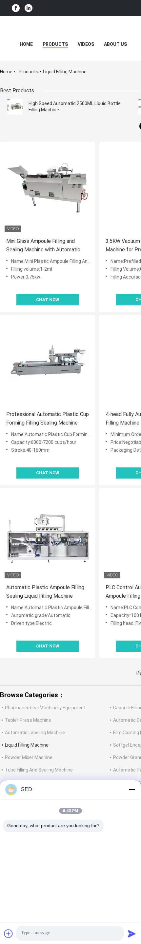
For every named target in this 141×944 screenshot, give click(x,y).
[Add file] (8, 933)
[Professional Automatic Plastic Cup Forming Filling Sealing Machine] (47, 362)
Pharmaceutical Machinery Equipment (45, 707)
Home (26, 44)
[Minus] (132, 789)
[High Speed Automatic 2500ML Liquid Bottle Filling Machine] (15, 107)
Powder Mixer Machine (28, 757)
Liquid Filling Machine (27, 745)
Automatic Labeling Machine (35, 732)
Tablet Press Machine (28, 720)
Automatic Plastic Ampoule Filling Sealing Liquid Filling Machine (45, 591)
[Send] (132, 933)
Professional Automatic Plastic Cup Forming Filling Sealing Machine (47, 418)
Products (55, 44)
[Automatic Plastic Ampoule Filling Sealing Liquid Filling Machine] (47, 535)
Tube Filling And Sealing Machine (39, 769)
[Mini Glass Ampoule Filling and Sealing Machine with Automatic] (47, 189)
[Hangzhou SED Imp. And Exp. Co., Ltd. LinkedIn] (28, 8)
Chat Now (47, 299)
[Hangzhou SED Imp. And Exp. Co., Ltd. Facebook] (16, 8)
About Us (115, 44)
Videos (86, 44)
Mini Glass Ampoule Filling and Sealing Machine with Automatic (43, 245)
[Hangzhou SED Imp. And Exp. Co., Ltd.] (70, 29)
